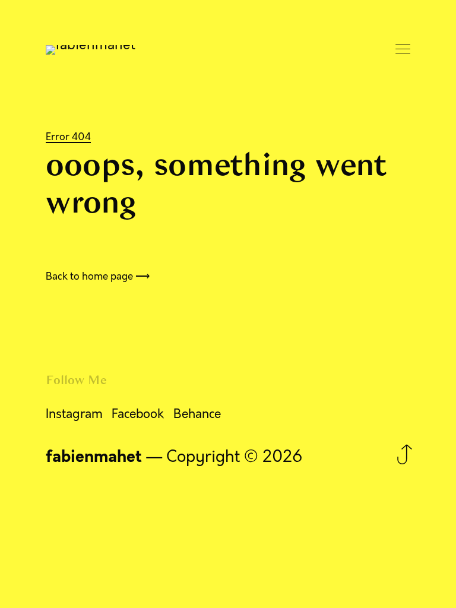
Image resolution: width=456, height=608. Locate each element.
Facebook (138, 414)
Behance (197, 414)
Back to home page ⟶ (98, 276)
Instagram (74, 414)
